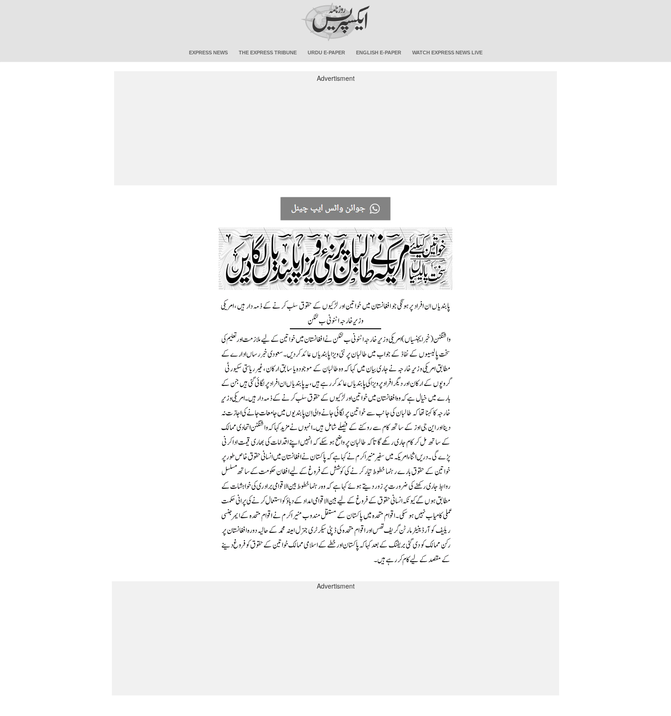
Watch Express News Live (447, 52)
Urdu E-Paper (326, 52)
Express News (208, 52)
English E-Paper (378, 52)
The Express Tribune (268, 52)
